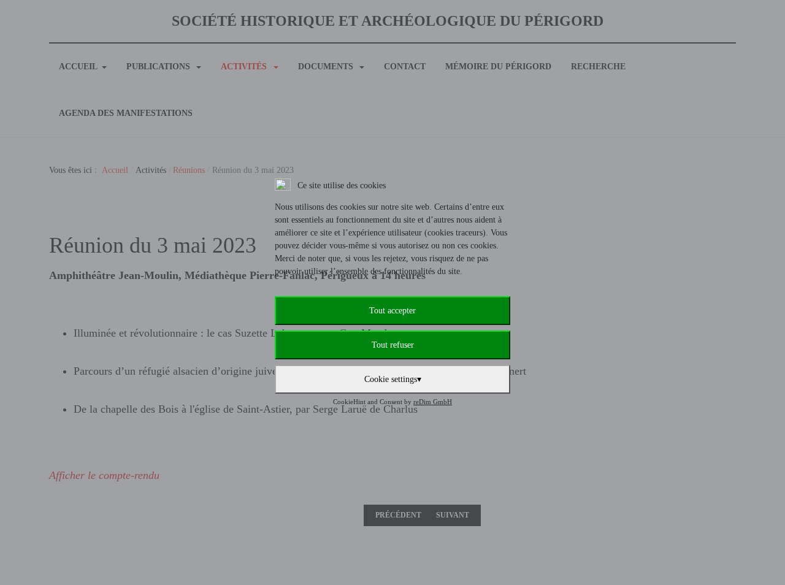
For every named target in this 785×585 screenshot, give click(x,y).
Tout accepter (392, 310)
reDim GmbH (432, 401)
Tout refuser (393, 345)
